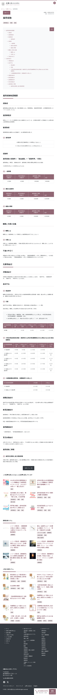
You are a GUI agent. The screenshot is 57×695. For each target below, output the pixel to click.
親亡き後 (13, 501)
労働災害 (26, 652)
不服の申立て (11, 56)
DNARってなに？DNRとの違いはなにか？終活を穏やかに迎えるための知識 (45, 576)
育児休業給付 (11, 81)
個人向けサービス (27, 628)
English (35, 686)
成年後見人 (6, 22)
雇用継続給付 (11, 79)
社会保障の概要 (15, 585)
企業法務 (43, 632)
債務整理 (13, 534)
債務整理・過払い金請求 (29, 650)
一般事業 (13, 43)
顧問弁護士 (26, 636)
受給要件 (13, 65)
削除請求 (26, 658)
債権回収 (26, 660)
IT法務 (43, 636)
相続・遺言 (26, 638)
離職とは (13, 52)
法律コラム (9, 9)
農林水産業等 (14, 45)
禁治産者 (23, 581)
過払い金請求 (40, 537)
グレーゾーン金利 (41, 532)
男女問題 (39, 602)
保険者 (10, 32)
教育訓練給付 (11, 77)
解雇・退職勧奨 (45, 651)
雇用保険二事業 (12, 84)
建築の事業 (13, 47)
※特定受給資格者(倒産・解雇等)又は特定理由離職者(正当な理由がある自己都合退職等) (29, 70)
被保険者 (10, 37)
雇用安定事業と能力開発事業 (17, 86)
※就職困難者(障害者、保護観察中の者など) (21, 73)
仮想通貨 (39, 620)
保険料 (10, 41)
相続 (11, 22)
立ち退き (18, 620)
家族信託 (26, 643)
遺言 (49, 510)
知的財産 (43, 645)
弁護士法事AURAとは (10, 630)
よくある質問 (9, 636)
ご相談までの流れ (10, 634)
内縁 (12, 612)
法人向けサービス (45, 628)
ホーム (3, 9)
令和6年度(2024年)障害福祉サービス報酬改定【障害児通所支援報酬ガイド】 (45, 482)
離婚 (25, 645)
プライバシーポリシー (8, 686)
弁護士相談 (40, 535)
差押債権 (50, 620)
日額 (12, 67)
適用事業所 (11, 34)
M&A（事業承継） (46, 634)
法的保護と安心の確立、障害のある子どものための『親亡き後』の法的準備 (18, 495)
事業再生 (43, 638)
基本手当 (10, 63)
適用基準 (13, 39)
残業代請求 (26, 654)
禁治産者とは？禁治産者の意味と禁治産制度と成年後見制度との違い (18, 576)
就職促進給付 (11, 75)
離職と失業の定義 (12, 50)
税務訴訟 (43, 640)
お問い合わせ (28, 686)
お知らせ (8, 640)
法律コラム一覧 (28, 468)
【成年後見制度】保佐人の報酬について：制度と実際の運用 (45, 587)
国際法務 (43, 643)
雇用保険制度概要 (10, 30)
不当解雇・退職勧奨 (28, 656)
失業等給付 (8, 58)
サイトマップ (19, 686)
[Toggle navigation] (54, 3)
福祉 (15, 22)
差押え (44, 620)
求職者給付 (11, 60)
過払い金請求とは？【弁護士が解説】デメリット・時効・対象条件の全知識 (45, 528)
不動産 (12, 620)
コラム (7, 643)
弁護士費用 (8, 632)
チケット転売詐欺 (27, 665)
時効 (45, 535)
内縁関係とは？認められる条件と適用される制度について (45, 597)
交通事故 (26, 647)
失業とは (13, 54)
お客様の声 (8, 638)
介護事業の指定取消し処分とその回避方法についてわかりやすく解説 (45, 608)
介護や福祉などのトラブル (29, 634)
